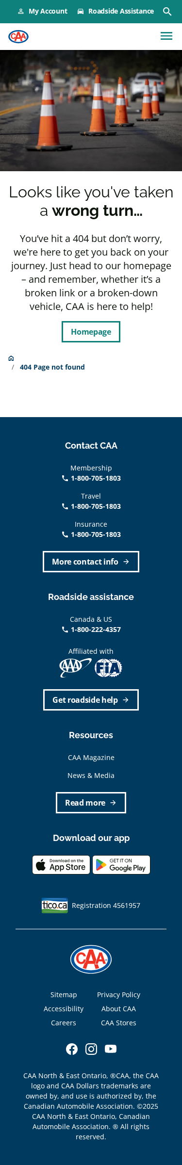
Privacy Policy (118, 994)
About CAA (118, 1008)
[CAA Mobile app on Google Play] (121, 864)
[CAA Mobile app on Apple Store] (61, 864)
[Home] (18, 37)
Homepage (91, 331)
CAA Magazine (91, 757)
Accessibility (63, 1008)
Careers (63, 1022)
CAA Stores (118, 1022)
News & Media (91, 775)
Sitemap (63, 994)
